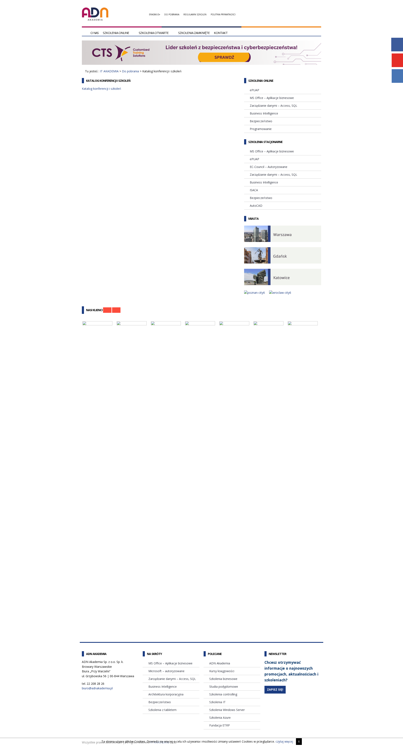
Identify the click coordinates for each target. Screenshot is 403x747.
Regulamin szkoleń (195, 14)
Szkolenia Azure (220, 718)
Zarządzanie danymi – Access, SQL (273, 106)
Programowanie (261, 129)
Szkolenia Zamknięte (194, 33)
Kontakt (221, 33)
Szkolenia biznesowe (223, 679)
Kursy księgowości (221, 671)
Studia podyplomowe (223, 687)
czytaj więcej (284, 741)
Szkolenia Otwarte (154, 33)
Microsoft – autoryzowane (166, 671)
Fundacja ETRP (219, 725)
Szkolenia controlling (223, 694)
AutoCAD (256, 206)
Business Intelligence (264, 113)
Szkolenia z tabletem (162, 710)
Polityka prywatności (223, 14)
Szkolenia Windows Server (227, 710)
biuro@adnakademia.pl (97, 688)
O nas (94, 33)
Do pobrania (171, 14)
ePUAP (254, 90)
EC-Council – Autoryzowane (268, 167)
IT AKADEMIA (109, 71)
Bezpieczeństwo (261, 121)
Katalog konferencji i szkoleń (101, 89)
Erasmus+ (154, 14)
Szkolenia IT (217, 702)
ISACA (254, 190)
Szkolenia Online (116, 33)
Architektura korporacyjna (165, 694)
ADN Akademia (219, 663)
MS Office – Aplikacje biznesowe (272, 98)
